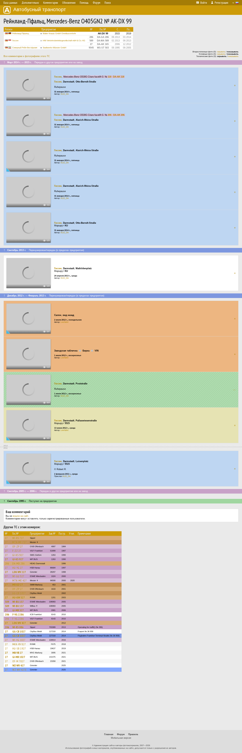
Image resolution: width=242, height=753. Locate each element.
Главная (108, 734)
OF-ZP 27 (17, 546)
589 (7, 601)
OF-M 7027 (18, 661)
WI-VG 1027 (19, 640)
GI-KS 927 (18, 555)
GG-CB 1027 (19, 593)
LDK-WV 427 (19, 623)
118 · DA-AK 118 (116, 76)
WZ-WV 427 (18, 665)
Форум (121, 734)
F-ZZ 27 (16, 550)
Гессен (15, 40)
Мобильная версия (121, 738)
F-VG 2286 (18, 614)
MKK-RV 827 (19, 644)
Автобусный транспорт (39, 9)
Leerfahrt (64, 322)
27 (6, 538)
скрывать (221, 52)
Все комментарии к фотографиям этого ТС (27, 56)
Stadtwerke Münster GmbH (54, 48)
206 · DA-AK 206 (116, 115)
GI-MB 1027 (18, 657)
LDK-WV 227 (19, 572)
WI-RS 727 (18, 538)
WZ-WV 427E (19, 669)
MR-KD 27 (17, 584)
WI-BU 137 (18, 601)
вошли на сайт (20, 516)
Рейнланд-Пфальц (20, 33)
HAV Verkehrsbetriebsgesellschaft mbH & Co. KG (64, 40)
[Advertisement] (121, 702)
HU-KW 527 (18, 597)
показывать (233, 56)
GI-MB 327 (18, 610)
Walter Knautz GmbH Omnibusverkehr (59, 33)
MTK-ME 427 (19, 580)
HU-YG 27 (17, 567)
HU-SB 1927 (19, 648)
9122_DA (65, 94)
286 (7, 563)
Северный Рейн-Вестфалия (24, 48)
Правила (133, 734)
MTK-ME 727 (19, 542)
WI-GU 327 (18, 576)
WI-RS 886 (18, 627)
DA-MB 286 (18, 563)
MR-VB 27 (17, 652)
